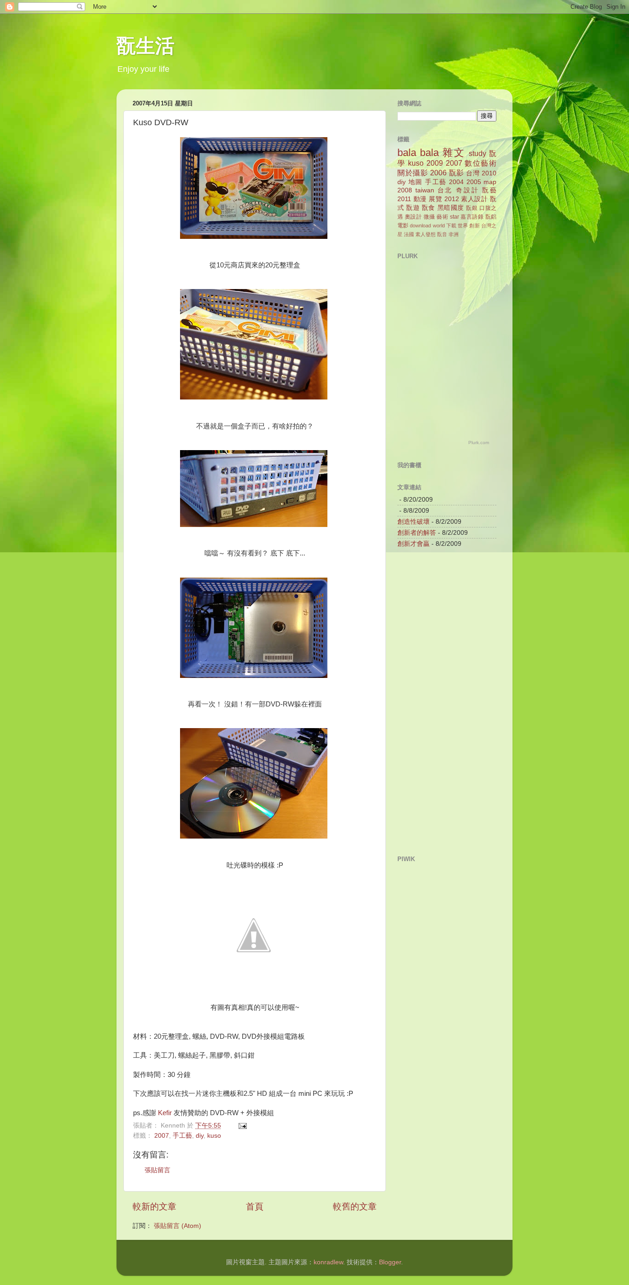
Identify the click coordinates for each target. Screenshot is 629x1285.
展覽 (435, 199)
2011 (404, 199)
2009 (434, 163)
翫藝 (489, 190)
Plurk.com (478, 442)
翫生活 (145, 47)
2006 (438, 172)
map (489, 182)
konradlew (328, 1262)
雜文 (454, 152)
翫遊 (412, 207)
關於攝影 (412, 172)
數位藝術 (480, 163)
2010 (489, 173)
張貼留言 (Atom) (177, 1225)
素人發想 (425, 234)
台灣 (472, 173)
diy (200, 1135)
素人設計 (474, 199)
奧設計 (413, 217)
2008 (404, 190)
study (477, 153)
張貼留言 (157, 1170)
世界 (463, 225)
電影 (402, 225)
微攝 (429, 217)
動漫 (420, 199)
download (420, 225)
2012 (451, 199)
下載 (451, 225)
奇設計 (467, 190)
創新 (474, 225)
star (454, 217)
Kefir (165, 1113)
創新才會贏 (413, 543)
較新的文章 (154, 1206)
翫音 (442, 234)
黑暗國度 (450, 207)
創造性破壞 (413, 521)
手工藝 (182, 1135)
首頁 (254, 1206)
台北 (445, 190)
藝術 (442, 217)
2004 (456, 182)
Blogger (390, 1262)
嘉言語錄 (471, 217)
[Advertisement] (434, 701)
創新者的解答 (416, 532)
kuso (214, 1135)
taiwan (424, 190)
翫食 (428, 207)
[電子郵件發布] (242, 1125)
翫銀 (472, 208)
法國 (409, 234)
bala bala (418, 152)
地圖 (415, 182)
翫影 (456, 172)
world (439, 225)
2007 (161, 1135)
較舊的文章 (355, 1206)
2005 (473, 182)
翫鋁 (490, 217)
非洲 (453, 234)
